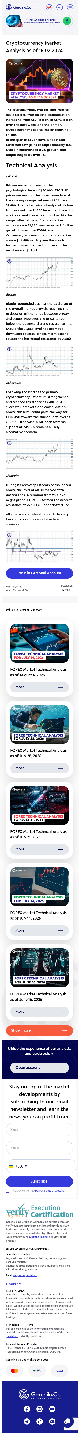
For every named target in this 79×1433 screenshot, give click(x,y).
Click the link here (39, 1237)
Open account (27, 1068)
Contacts (14, 1284)
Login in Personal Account (39, 573)
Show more (21, 1030)
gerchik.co (12, 1336)
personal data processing (50, 1191)
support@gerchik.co (25, 1275)
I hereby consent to (38, 1191)
